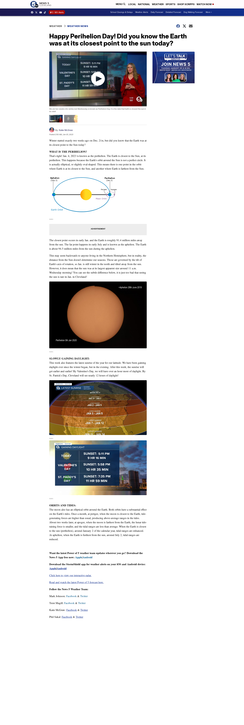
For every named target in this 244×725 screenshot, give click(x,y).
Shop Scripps (186, 4)
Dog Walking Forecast (193, 12)
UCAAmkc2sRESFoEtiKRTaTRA (41, 12)
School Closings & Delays (121, 12)
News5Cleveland (33, 12)
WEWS (37, 12)
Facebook (71, 596)
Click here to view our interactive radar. (70, 575)
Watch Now (204, 4)
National (144, 4)
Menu (119, 4)
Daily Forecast (157, 12)
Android (87, 557)
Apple (78, 557)
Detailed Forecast (173, 12)
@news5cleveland (45, 12)
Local (132, 4)
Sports (170, 4)
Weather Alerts (141, 12)
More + (209, 12)
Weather (158, 4)
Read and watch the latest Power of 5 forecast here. (76, 582)
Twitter (84, 596)
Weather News (77, 26)
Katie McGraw (66, 130)
